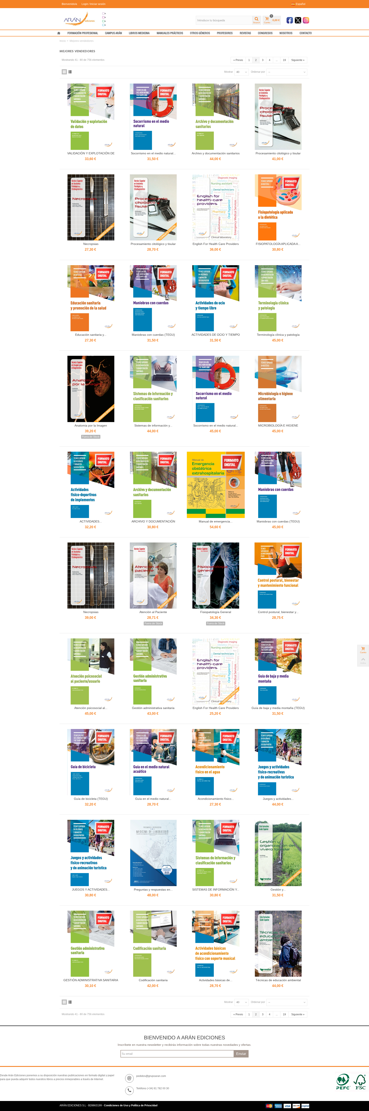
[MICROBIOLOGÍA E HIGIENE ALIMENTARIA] (278, 389)
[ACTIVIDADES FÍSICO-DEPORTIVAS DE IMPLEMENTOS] (91, 485)
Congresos (112, 17)
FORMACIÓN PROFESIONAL (82, 33)
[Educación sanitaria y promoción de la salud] (91, 298)
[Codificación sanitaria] (153, 944)
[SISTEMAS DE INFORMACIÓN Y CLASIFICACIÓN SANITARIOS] (216, 853)
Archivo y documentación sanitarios (216, 153)
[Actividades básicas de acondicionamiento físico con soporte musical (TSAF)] (216, 944)
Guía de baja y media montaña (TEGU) (278, 708)
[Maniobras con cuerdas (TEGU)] (153, 298)
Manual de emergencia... (216, 521)
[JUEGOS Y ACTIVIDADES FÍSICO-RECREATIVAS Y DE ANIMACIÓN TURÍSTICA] (91, 853)
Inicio (63, 40)
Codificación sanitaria (153, 980)
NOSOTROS (286, 33)
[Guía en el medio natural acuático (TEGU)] (153, 762)
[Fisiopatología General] (216, 575)
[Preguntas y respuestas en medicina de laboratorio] (153, 853)
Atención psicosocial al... (90, 708)
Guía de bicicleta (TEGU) (91, 798)
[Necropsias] (91, 207)
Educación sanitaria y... (90, 334)
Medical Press (114, 25)
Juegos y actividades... (278, 798)
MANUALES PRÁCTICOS (170, 33)
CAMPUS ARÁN (113, 33)
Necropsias (90, 244)
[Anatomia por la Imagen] (91, 389)
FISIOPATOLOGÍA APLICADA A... (278, 244)
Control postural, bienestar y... (278, 612)
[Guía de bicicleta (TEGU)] (91, 762)
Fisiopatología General (215, 612)
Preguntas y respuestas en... (153, 889)
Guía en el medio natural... (153, 798)
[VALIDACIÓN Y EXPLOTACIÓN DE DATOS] (91, 117)
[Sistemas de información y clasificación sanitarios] (153, 389)
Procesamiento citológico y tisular (278, 153)
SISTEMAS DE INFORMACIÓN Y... (215, 889)
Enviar (241, 1054)
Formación (112, 21)
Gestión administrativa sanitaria (153, 708)
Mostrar (228, 71)
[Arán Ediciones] (79, 18)
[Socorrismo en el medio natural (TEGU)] (153, 117)
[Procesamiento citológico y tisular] (278, 117)
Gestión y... (278, 889)
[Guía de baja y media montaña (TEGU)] (278, 671)
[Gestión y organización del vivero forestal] (278, 853)
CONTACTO (306, 33)
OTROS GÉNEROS (200, 33)
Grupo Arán (113, 13)
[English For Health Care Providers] (216, 207)
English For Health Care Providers (216, 244)
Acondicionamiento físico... (216, 798)
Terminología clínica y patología (278, 334)
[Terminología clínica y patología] (278, 298)
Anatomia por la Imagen (91, 425)
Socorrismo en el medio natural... (153, 153)
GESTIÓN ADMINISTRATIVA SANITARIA (90, 980)
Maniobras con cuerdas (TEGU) (153, 334)
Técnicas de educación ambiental (278, 980)
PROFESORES (225, 33)
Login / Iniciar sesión (93, 4)
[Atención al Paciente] (153, 575)
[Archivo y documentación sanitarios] (216, 117)
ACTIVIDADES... (91, 521)
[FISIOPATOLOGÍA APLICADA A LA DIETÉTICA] (278, 207)
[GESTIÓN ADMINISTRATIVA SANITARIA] (91, 944)
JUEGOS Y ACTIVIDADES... (91, 889)
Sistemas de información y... (153, 425)
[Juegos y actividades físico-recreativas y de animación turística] (278, 762)
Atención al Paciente (153, 612)
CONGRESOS (265, 33)
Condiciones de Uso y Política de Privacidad (130, 1105)
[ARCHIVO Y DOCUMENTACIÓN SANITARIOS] (153, 485)
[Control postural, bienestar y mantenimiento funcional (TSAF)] (278, 575)
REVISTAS (245, 33)
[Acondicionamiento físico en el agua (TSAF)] (216, 762)
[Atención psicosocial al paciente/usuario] (91, 671)
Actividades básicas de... (215, 980)
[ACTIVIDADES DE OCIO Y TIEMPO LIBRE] (216, 298)
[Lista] (70, 71)
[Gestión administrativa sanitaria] (153, 671)
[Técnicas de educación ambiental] (278, 944)
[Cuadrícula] (64, 71)
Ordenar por (258, 71)
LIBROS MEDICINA (139, 33)
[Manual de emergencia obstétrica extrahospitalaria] (216, 485)
